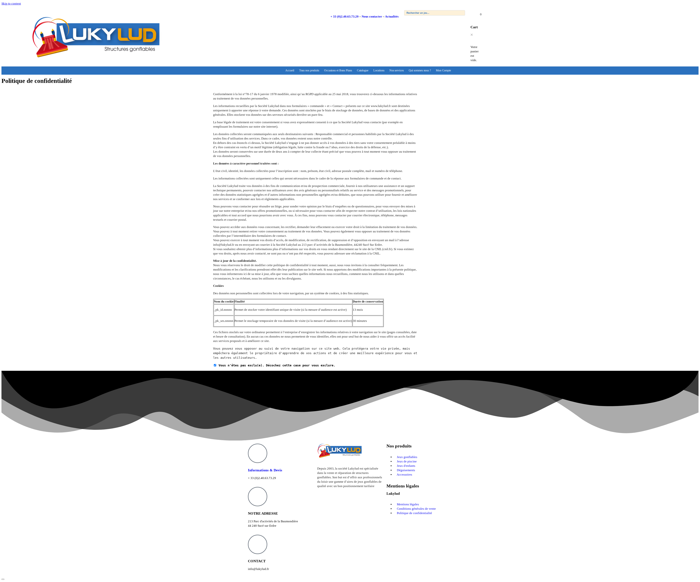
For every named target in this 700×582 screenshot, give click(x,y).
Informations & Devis (265, 470)
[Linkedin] (374, 448)
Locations (378, 70)
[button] (471, 35)
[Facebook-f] (354, 448)
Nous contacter (372, 16)
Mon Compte (443, 70)
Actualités (392, 16)
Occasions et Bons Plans (338, 70)
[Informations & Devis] (257, 453)
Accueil (289, 70)
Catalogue (362, 70)
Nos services (396, 70)
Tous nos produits (309, 70)
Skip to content (11, 3)
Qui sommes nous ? (420, 70)
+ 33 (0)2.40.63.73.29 (344, 16)
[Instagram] (364, 448)
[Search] (462, 12)
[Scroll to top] (2, 579)
